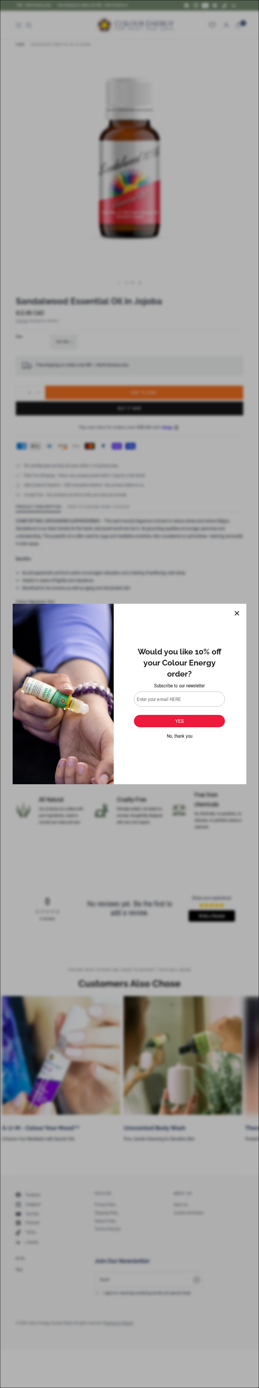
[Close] (236, 613)
